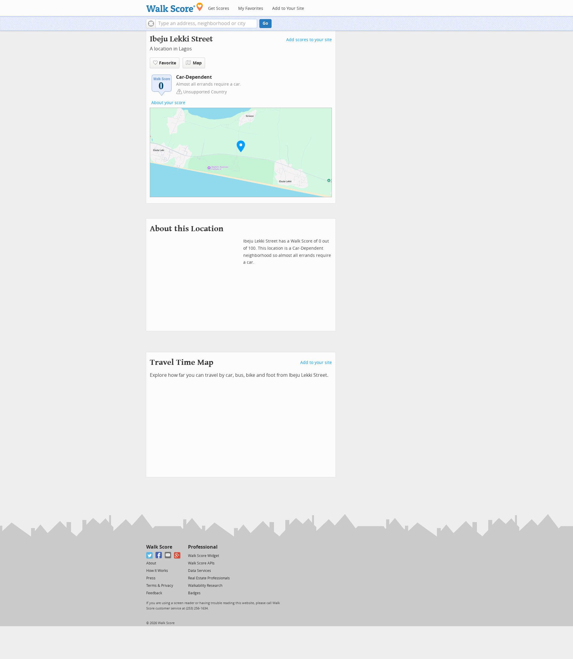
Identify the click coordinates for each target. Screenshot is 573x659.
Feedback (154, 593)
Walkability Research (205, 586)
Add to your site (316, 362)
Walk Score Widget (203, 556)
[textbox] (206, 23)
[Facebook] (158, 555)
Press (150, 578)
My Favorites (250, 8)
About (151, 563)
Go (265, 23)
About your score (168, 102)
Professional (203, 547)
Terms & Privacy (159, 586)
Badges (194, 593)
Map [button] (197, 63)
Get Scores (218, 8)
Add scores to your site (309, 39)
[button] (151, 23)
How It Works (157, 571)
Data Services (199, 571)
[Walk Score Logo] (174, 7)
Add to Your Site (288, 8)
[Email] (168, 555)
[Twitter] (149, 555)
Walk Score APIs (201, 563)
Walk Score (159, 547)
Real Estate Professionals (209, 578)
